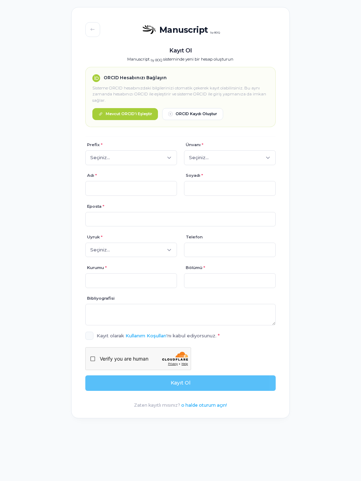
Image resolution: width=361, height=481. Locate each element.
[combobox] (131, 157)
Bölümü (195, 267)
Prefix (95, 144)
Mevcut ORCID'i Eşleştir (129, 113)
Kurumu (97, 267)
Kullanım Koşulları (146, 335)
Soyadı (194, 175)
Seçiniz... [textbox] (100, 249)
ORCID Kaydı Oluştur (196, 113)
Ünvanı (194, 144)
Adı (92, 175)
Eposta (95, 206)
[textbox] (100, 157)
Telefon (194, 237)
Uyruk (95, 237)
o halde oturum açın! (204, 405)
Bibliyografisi (101, 298)
